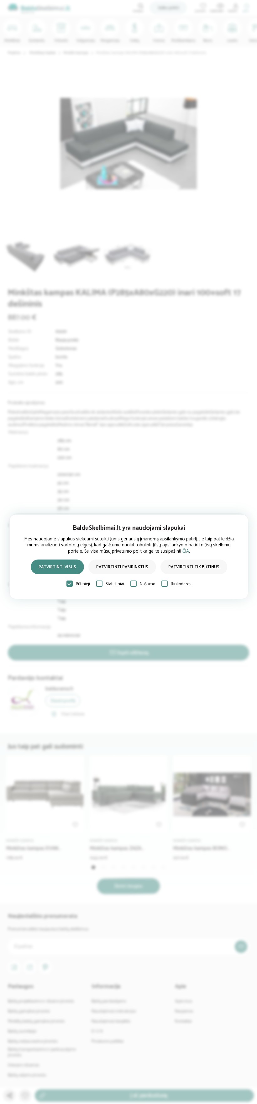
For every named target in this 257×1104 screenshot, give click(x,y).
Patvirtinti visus (57, 567)
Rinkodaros (181, 584)
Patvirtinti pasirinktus (122, 567)
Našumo (147, 584)
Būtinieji (83, 584)
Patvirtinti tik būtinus (193, 567)
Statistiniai (115, 584)
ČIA (185, 551)
